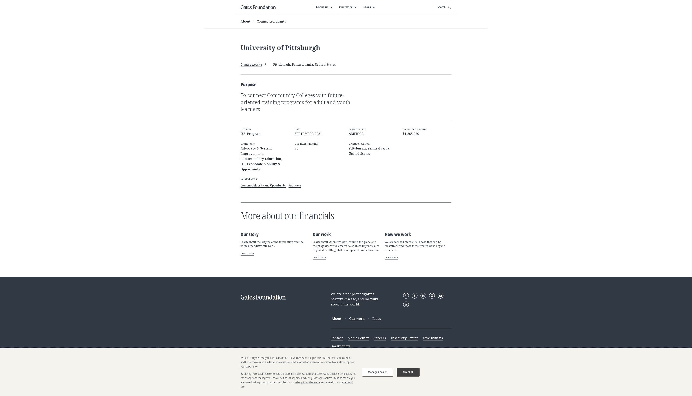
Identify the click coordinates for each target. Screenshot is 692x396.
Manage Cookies (377, 372)
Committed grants (271, 21)
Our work (357, 318)
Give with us (433, 338)
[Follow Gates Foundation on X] (406, 295)
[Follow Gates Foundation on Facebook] (414, 295)
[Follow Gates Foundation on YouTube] (440, 295)
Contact (337, 338)
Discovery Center (404, 338)
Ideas (376, 318)
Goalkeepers (341, 346)
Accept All (408, 372)
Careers (380, 338)
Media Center (358, 338)
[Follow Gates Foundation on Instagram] (432, 295)
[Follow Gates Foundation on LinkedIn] (423, 295)
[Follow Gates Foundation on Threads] (406, 304)
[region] (346, 372)
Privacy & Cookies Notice (307, 382)
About (245, 21)
